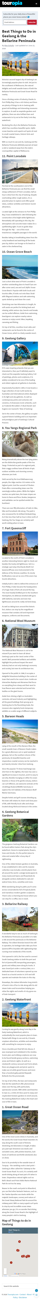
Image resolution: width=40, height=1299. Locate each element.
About (29, 1294)
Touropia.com (13, 1294)
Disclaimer (23, 1297)
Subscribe (32, 22)
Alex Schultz (9, 45)
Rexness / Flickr (34, 554)
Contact (23, 1294)
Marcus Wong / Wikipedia (31, 929)
